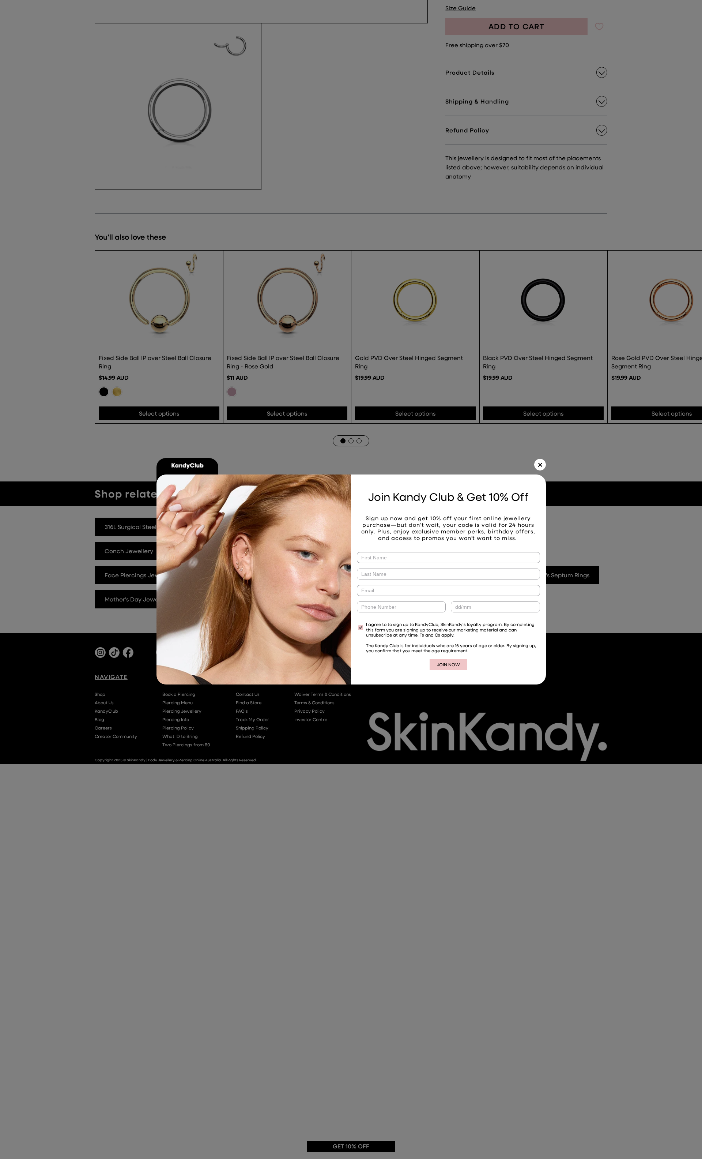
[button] (540, 464)
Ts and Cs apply (436, 635)
